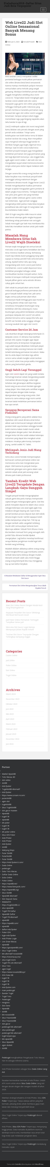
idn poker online (8, 832)
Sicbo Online (7, 877)
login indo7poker (9, 935)
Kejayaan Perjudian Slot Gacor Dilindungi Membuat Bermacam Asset (23, 613)
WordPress (39, 1164)
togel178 (5, 816)
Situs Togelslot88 (9, 807)
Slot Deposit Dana (9, 899)
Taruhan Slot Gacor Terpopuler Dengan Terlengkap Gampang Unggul (22, 635)
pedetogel (6, 868)
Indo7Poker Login (9, 938)
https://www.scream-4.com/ (13, 795)
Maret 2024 (11, 694)
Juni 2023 (9, 709)
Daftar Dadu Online (10, 874)
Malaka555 (6, 902)
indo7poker (6, 786)
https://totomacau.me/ (11, 957)
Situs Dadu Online (28, 1083)
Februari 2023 (11, 729)
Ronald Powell (28, 42)
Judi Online (10, 660)
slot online (6, 780)
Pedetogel (6, 999)
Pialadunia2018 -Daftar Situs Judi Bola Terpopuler (22, 4)
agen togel (6, 969)
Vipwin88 (5, 813)
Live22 (16, 374)
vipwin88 (5, 819)
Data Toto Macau (9, 871)
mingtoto (6, 1002)
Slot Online (10, 670)
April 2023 (10, 719)
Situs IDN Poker (8, 835)
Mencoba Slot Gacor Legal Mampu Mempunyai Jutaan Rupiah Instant (20, 628)
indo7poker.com (8, 987)
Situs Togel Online (9, 950)
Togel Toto (6, 996)
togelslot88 (6, 804)
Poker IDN (6, 932)
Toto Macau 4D (8, 777)
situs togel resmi (9, 960)
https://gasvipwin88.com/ (12, 947)
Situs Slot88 (7, 893)
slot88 (4, 783)
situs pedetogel (8, 1030)
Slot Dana (6, 1005)
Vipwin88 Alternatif (9, 896)
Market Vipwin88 (9, 774)
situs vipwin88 (7, 908)
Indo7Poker (7, 838)
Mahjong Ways (8, 850)
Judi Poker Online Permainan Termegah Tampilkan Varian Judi (22, 621)
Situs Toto (6, 966)
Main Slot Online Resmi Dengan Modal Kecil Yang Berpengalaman (24, 606)
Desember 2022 (12, 739)
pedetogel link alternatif (11, 1027)
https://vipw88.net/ (9, 883)
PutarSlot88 (7, 856)
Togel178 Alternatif (10, 917)
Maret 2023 (11, 724)
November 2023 (12, 699)
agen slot (6, 801)
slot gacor (6, 1024)
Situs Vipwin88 (8, 1042)
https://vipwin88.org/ (10, 889)
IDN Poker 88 (7, 975)
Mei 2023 (10, 714)
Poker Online (11, 665)
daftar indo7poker (9, 929)
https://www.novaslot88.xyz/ (13, 972)
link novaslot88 (8, 1014)
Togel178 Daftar (9, 911)
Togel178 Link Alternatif (12, 963)
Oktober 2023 (11, 704)
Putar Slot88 (7, 853)
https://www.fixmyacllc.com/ (13, 886)
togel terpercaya (9, 1036)
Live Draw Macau (9, 941)
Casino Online (11, 655)
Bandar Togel (7, 993)
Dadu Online (7, 865)
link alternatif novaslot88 (12, 954)
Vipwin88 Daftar (8, 914)
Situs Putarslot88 (9, 1018)
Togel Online (11, 675)
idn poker (6, 822)
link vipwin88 (7, 1039)
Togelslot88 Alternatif (11, 789)
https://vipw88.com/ (10, 923)
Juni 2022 (9, 744)
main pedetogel (8, 990)
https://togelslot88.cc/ (11, 905)
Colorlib (18, 1164)
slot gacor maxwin (9, 810)
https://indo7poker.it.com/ (12, 862)
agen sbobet (7, 1045)
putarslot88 (6, 798)
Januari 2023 (11, 734)
